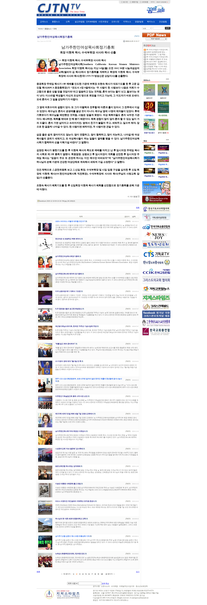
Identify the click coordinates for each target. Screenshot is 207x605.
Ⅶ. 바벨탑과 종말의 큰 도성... (157, 59)
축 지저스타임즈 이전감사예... (157, 50)
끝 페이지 (109, 574)
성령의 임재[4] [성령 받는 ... (156, 52)
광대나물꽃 (162, 133)
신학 (68, 21)
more (167, 79)
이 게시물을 (132, 197)
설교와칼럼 (80, 21)
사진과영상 (103, 21)
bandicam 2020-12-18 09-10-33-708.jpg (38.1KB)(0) (57, 201)
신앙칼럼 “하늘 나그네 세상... (157, 66)
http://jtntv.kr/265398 (44, 41)
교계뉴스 (44, 21)
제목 (144, 28)
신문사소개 (105, 586)
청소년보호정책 (142, 586)
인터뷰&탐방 (91, 21)
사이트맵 (114, 586)
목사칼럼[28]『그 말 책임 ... (156, 54)
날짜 (134, 217)
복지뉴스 (151, 21)
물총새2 (163, 98)
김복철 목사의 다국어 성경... (157, 69)
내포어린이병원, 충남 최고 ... (157, 71)
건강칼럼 (163, 21)
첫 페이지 (67, 574)
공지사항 (96, 586)
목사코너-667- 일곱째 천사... (157, 62)
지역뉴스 (127, 21)
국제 (55, 29)
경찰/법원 (139, 21)
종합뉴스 (56, 21)
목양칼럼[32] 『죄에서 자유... (157, 64)
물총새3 (149, 98)
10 (102, 574)
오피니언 (115, 21)
